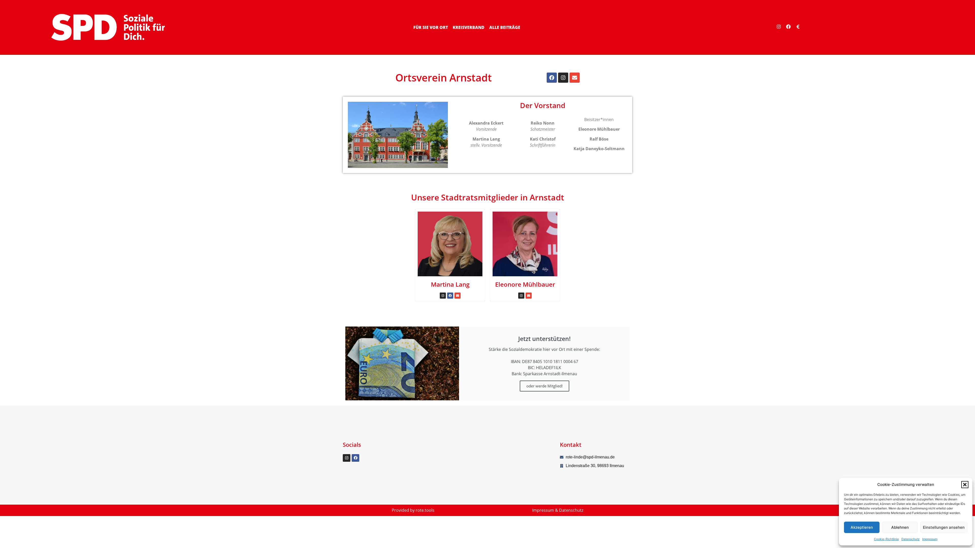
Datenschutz (910, 539)
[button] (964, 484)
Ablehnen (900, 527)
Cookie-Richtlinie (886, 539)
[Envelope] (575, 78)
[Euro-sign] (798, 26)
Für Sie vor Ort (430, 27)
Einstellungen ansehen (944, 527)
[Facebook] (788, 26)
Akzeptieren (862, 527)
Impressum (929, 539)
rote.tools (425, 510)
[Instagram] (778, 26)
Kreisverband (468, 27)
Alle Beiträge (504, 27)
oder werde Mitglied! (544, 385)
